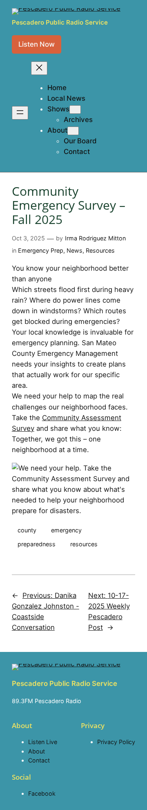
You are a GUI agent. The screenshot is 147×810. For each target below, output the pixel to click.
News (74, 250)
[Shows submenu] (75, 109)
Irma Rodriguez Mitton (95, 238)
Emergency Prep (40, 250)
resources (84, 544)
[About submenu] (73, 131)
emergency (66, 530)
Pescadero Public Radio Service (60, 22)
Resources (100, 250)
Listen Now (36, 44)
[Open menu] (20, 113)
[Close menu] (39, 68)
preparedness (37, 544)
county (27, 530)
